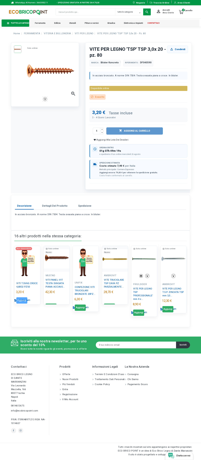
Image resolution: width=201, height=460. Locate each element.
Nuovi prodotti (70, 379)
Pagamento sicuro (137, 384)
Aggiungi (21, 300)
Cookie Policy (102, 384)
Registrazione (69, 394)
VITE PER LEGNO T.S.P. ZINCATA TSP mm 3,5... (173, 292)
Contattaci (19, 367)
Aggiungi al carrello (134, 131)
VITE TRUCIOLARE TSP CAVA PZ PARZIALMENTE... (114, 283)
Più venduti (68, 384)
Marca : (95, 62)
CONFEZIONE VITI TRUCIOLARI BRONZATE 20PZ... (85, 290)
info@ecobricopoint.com (24, 410)
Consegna (133, 374)
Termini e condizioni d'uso (109, 374)
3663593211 (42, 2)
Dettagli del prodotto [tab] (55, 206)
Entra (65, 389)
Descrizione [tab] (24, 206)
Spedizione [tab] (84, 206)
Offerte (66, 374)
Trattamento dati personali (109, 379)
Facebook (13, 430)
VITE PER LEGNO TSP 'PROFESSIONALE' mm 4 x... (143, 294)
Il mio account (70, 399)
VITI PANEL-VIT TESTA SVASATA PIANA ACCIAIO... (55, 283)
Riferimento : (132, 62)
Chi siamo (133, 379)
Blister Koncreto (110, 62)
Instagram (20, 430)
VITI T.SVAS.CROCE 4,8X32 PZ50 (27, 285)
